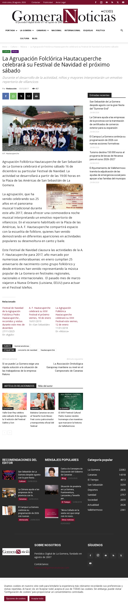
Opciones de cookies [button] (16, 598)
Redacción (11, 88)
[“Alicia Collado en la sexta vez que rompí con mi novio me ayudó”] (51, 513)
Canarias (41, 30)
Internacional (72, 30)
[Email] (28, 96)
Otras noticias (68, 520)
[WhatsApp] (13, 96)
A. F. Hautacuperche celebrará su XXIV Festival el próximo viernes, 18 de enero (40, 312)
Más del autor (45, 386)
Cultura (24, 38)
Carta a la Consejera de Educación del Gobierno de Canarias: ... (72, 472)
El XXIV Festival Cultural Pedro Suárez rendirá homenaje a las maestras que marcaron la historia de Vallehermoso (70, 419)
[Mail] (106, 2)
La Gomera (25, 30)
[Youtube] (123, 2)
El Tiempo (66, 502)
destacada (23, 520)
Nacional (57, 30)
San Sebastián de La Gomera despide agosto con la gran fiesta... (29, 475)
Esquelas (88, 30)
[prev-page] (4, 433)
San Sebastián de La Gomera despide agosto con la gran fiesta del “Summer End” (107, 105)
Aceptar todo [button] (37, 598)
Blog (34, 38)
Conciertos (7, 408)
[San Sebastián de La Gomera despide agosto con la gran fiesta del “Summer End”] (9, 475)
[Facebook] (95, 2)
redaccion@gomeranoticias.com (51, 567)
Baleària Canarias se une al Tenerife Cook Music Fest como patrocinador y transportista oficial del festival (42, 419)
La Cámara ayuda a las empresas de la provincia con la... (28, 492)
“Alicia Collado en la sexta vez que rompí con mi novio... (70, 513)
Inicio (4, 46)
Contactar (36, 2)
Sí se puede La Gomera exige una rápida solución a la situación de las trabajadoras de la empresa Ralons (20, 369)
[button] (122, 30)
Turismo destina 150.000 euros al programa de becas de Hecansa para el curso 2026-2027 (107, 156)
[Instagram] (101, 2)
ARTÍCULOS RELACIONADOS (19, 386)
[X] (117, 2)
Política (100, 30)
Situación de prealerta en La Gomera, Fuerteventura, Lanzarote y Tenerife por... (71, 492)
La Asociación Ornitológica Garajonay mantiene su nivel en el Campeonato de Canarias (64, 367)
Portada (10, 30)
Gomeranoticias (21, 346)
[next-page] (10, 433)
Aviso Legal (61, 2)
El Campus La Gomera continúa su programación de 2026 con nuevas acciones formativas (108, 140)
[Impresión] (36, 96)
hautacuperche (48, 350)
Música (23, 46)
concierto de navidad (27, 350)
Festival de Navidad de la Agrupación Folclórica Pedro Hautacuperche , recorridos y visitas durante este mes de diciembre (13, 317)
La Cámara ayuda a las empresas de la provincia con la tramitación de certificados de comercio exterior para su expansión (107, 122)
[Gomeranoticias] (64, 15)
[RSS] (112, 2)
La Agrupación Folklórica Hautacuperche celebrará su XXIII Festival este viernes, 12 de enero (67, 316)
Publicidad (48, 2)
